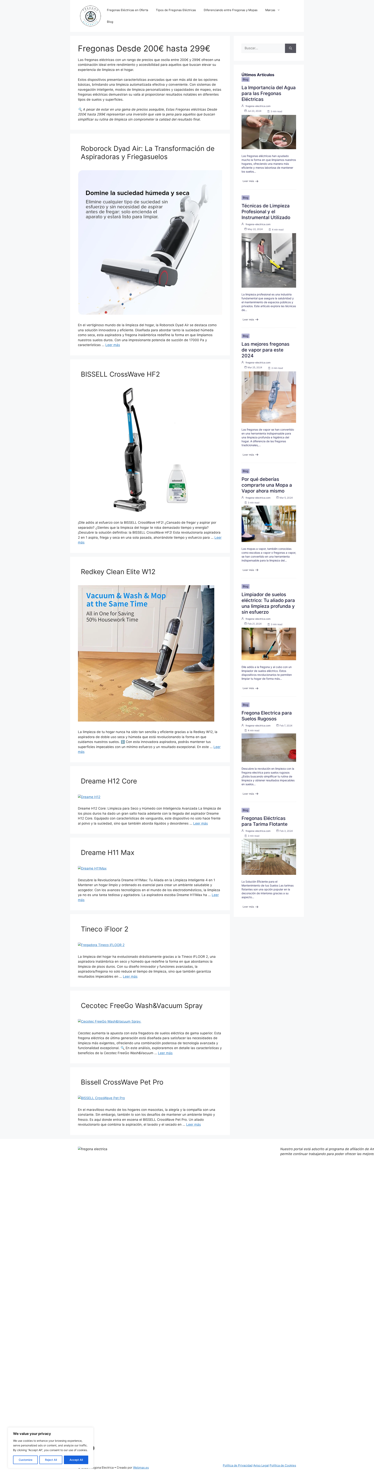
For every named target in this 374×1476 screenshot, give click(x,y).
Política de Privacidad (237, 1465)
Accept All (76, 1459)
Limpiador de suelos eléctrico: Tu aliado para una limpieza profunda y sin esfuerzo (268, 603)
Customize (25, 1459)
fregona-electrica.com (258, 106)
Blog (110, 22)
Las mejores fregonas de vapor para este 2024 (265, 350)
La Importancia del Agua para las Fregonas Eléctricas (269, 93)
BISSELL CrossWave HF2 (120, 374)
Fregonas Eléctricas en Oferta (127, 10)
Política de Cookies (283, 1465)
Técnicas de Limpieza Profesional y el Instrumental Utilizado (266, 211)
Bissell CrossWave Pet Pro (122, 1082)
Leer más (112, 345)
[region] (51, 1447)
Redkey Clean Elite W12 (118, 571)
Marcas (270, 10)
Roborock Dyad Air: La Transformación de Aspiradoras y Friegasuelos (147, 152)
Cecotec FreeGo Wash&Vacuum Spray (142, 1005)
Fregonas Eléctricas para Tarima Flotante (265, 821)
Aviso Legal (261, 1465)
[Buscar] (290, 48)
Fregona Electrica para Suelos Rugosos (267, 716)
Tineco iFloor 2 (104, 929)
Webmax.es (141, 1467)
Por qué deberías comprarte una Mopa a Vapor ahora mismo (267, 485)
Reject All (51, 1459)
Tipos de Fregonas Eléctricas (176, 10)
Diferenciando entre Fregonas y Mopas (231, 10)
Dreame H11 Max (107, 852)
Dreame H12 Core (109, 781)
